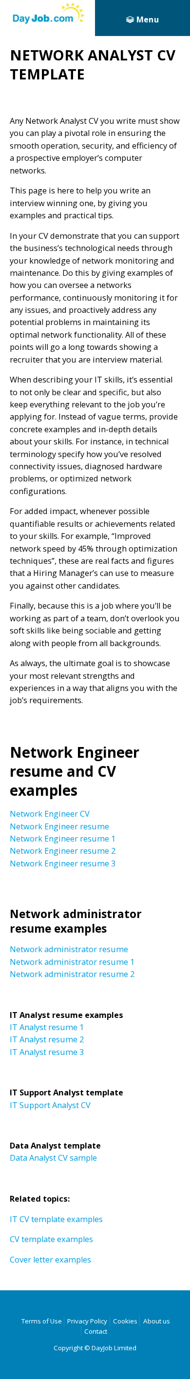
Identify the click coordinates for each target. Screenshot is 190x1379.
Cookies (125, 1321)
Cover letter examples (50, 1259)
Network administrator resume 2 (72, 974)
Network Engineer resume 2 (62, 850)
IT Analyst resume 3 (47, 1052)
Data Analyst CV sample (53, 1157)
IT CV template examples (56, 1219)
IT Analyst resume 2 (47, 1039)
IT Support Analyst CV (50, 1105)
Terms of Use (41, 1321)
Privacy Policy (87, 1321)
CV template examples (51, 1239)
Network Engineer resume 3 (62, 863)
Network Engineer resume (59, 826)
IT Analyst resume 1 (47, 1027)
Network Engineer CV (50, 813)
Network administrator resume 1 (72, 962)
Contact (95, 1331)
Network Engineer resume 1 (62, 838)
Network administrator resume (69, 949)
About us (156, 1321)
